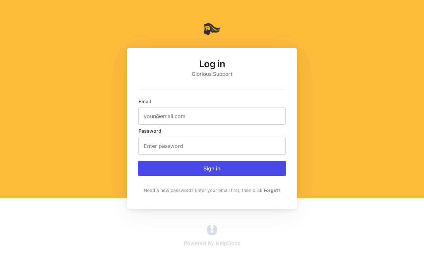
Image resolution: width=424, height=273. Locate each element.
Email (144, 101)
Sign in (212, 168)
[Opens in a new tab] (212, 233)
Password (149, 131)
